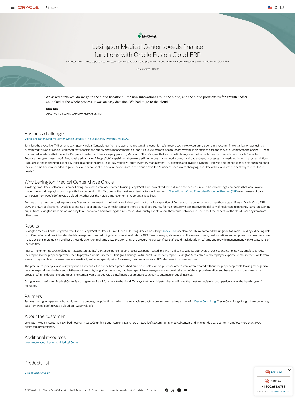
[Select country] (270, 7)
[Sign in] (276, 7)
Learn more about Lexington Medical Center (52, 342)
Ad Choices (93, 390)
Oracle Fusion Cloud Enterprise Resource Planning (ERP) (203, 191)
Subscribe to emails (118, 390)
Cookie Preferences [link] (78, 390)
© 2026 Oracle (31, 390)
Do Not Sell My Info (59, 390)
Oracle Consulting (205, 301)
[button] (13, 7)
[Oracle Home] (28, 7)
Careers (104, 390)
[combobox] (147, 7)
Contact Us (151, 390)
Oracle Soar (170, 231)
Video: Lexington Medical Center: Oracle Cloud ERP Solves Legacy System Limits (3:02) (77, 139)
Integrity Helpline (137, 390)
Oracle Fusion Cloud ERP (38, 372)
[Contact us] (282, 7)
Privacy (46, 390)
